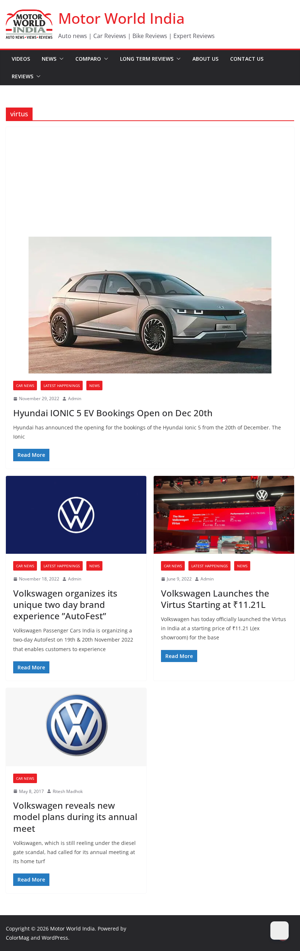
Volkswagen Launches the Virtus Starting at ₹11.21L (215, 598)
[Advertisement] (150, 182)
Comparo (88, 58)
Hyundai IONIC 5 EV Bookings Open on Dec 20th (113, 413)
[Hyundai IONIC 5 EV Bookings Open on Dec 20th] (150, 305)
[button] (60, 59)
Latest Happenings (62, 385)
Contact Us (246, 58)
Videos (21, 58)
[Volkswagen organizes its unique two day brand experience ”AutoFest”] (76, 515)
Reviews (22, 76)
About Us (205, 58)
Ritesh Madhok (68, 791)
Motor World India (121, 18)
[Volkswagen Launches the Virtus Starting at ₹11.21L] (224, 515)
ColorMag (17, 937)
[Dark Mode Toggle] (279, 930)
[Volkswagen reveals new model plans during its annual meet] (76, 727)
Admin (74, 398)
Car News (25, 385)
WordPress (55, 937)
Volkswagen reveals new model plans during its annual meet (75, 816)
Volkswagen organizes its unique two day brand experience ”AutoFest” (65, 604)
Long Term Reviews (146, 58)
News (49, 58)
